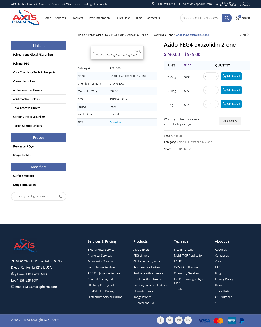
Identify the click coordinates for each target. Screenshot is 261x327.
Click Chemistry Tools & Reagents (34, 72)
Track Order (223, 291)
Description (176, 169)
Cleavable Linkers (24, 81)
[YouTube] (179, 320)
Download (116, 122)
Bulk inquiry (230, 121)
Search (227, 18)
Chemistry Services (186, 273)
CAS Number (223, 297)
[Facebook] (176, 149)
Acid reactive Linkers (26, 99)
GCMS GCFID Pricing (101, 291)
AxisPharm (51, 320)
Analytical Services (100, 255)
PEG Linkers (141, 255)
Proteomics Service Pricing (105, 297)
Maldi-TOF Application (188, 255)
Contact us (222, 255)
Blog (218, 273)
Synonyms (164, 169)
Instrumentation (184, 249)
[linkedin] (190, 149)
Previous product (240, 35)
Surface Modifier (23, 176)
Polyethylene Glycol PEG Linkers (106, 34)
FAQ (218, 267)
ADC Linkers (141, 249)
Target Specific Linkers (27, 126)
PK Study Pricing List (101, 285)
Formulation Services (101, 267)
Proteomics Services (101, 261)
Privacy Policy (224, 279)
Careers (220, 261)
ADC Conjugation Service (104, 273)
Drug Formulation (24, 185)
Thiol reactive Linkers (26, 108)
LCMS (178, 261)
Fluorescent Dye (23, 146)
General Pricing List (100, 279)
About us (221, 249)
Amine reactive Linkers (27, 90)
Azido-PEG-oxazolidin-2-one (157, 34)
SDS (217, 303)
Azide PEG (133, 34)
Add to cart (233, 76)
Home (81, 34)
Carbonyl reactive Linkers (29, 117)
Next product (248, 35)
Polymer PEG (21, 63)
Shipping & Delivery (149, 169)
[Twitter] (180, 149)
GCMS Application (186, 267)
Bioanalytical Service (101, 249)
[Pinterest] (185, 149)
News (218, 285)
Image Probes (22, 155)
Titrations (180, 289)
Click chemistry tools (146, 261)
